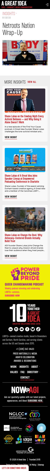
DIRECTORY (32, 372)
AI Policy (33, 464)
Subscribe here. (35, 400)
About (34, 366)
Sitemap (41, 464)
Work (13, 366)
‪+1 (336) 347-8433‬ (25, 348)
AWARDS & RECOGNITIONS (25, 360)
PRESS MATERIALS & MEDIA (25, 353)
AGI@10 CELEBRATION (25, 357)
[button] (47, 4)
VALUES (14, 372)
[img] (18, 416)
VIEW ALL (32, 81)
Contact (25, 377)
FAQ (22, 372)
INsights (24, 366)
